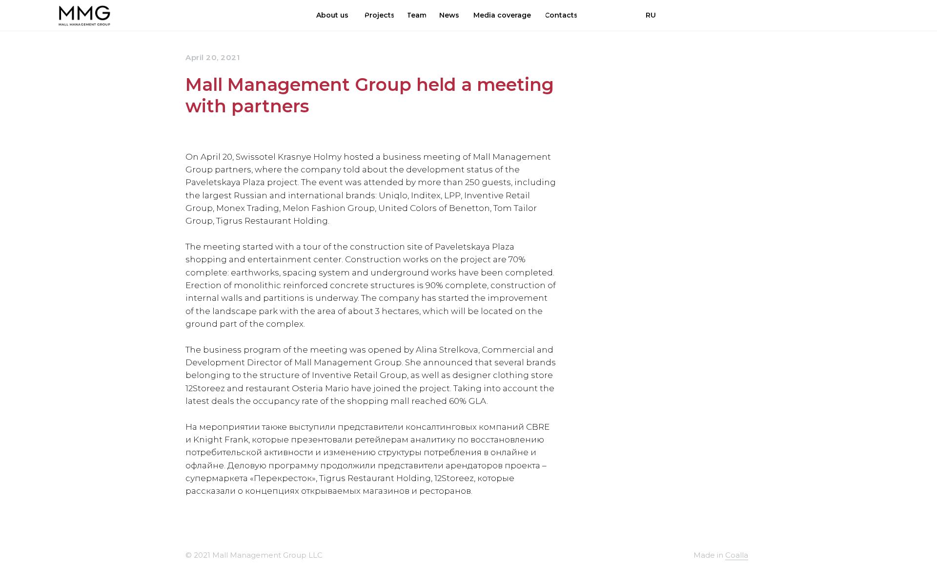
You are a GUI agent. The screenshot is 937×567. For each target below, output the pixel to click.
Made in (709, 555)
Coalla (736, 555)
